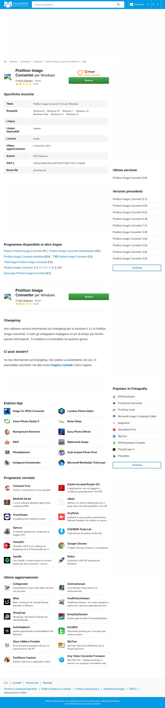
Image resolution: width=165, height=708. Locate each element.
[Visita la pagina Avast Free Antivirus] (89, 73)
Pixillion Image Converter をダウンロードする (30, 267)
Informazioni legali (114, 689)
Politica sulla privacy (87, 689)
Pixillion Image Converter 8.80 (130, 178)
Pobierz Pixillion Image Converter (23, 251)
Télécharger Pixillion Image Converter (25, 262)
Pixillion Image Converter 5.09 (130, 232)
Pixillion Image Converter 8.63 (130, 205)
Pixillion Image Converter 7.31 (130, 225)
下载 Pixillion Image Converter (69, 256)
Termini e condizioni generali (20, 689)
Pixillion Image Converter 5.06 (130, 238)
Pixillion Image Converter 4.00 (130, 258)
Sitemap (47, 682)
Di (24, 80)
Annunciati (32, 682)
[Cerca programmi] (118, 4)
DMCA (133, 689)
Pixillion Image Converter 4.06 (130, 252)
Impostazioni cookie (15, 692)
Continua (137, 267)
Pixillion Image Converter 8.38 (130, 219)
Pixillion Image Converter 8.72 (130, 199)
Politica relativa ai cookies (56, 689)
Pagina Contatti (62, 365)
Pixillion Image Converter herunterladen (72, 251)
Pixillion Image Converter (35, 292)
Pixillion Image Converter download (24, 256)
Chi (6, 682)
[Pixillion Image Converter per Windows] (8, 77)
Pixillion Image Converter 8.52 (130, 212)
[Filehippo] (16, 4)
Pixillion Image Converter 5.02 (130, 245)
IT (153, 4)
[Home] (5, 61)
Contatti (16, 682)
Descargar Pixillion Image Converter (24, 273)
